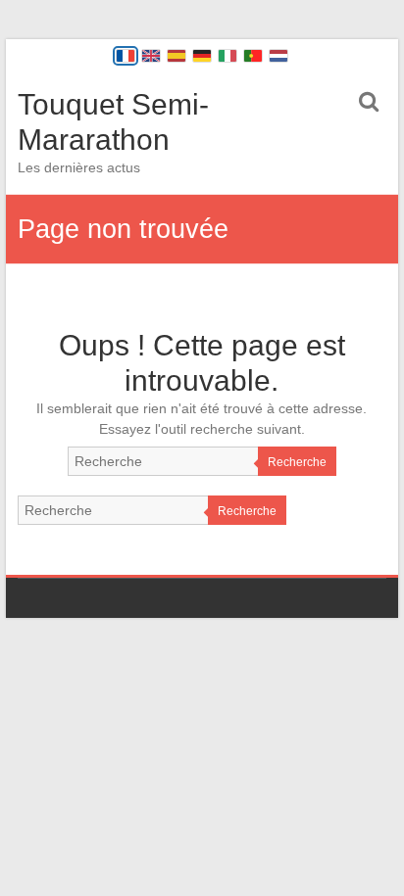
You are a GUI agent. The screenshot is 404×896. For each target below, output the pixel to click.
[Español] (176, 56)
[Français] (125, 56)
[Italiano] (227, 56)
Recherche (297, 462)
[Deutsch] (202, 56)
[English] (151, 56)
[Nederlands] (278, 56)
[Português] (253, 56)
